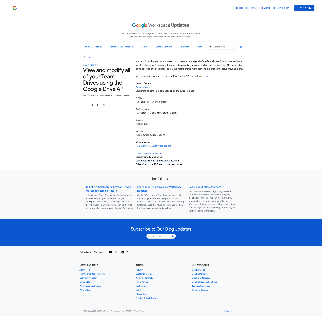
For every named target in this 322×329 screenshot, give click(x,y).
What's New (85, 290)
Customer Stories (143, 274)
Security (139, 270)
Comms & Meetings (93, 47)
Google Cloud (198, 270)
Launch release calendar (148, 153)
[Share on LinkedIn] (92, 105)
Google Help (85, 282)
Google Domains (200, 274)
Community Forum (88, 278)
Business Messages (201, 286)
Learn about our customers (205, 187)
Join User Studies (200, 290)
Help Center (264, 8)
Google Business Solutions (204, 282)
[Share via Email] (86, 105)
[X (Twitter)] (116, 252)
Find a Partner (142, 282)
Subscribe (304, 7)
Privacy (136, 311)
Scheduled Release (121, 95)
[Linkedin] (122, 252)
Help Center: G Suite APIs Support (153, 146)
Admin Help (84, 270)
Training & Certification (146, 298)
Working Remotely (144, 278)
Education (185, 47)
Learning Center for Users (92, 274)
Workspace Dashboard (90, 286)
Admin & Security (164, 47)
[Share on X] (104, 105)
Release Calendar (281, 8)
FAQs (137, 290)
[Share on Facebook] (98, 105)
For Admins (251, 8)
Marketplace (141, 286)
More (200, 47)
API (84, 95)
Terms (142, 311)
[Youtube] (110, 252)
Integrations (141, 294)
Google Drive (93, 95)
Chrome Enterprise (201, 278)
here (206, 76)
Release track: (143, 87)
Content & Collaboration (121, 47)
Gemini (145, 47)
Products (239, 8)
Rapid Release (106, 95)
